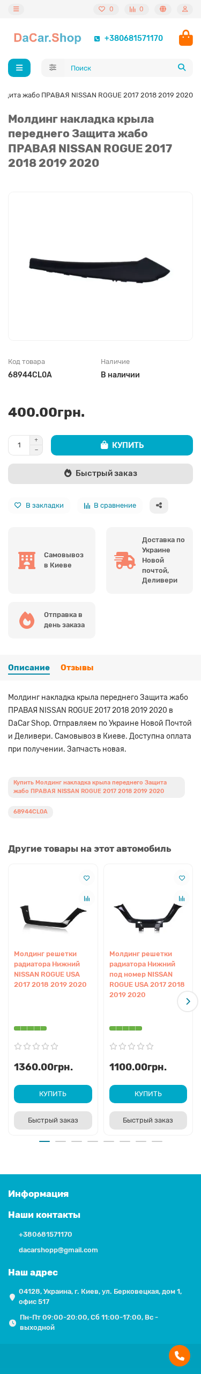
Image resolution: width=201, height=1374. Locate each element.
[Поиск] (181, 67)
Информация (38, 1193)
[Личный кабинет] (185, 9)
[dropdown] (16, 9)
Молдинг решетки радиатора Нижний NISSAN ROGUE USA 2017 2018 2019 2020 (50, 969)
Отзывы (77, 667)
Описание (29, 667)
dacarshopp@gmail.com (58, 1250)
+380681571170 (134, 38)
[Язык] (163, 9)
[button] (13, 1001)
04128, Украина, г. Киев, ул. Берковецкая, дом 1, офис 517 (100, 1296)
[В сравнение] (87, 898)
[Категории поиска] (52, 68)
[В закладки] (87, 878)
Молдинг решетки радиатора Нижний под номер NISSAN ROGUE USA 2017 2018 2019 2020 (147, 974)
